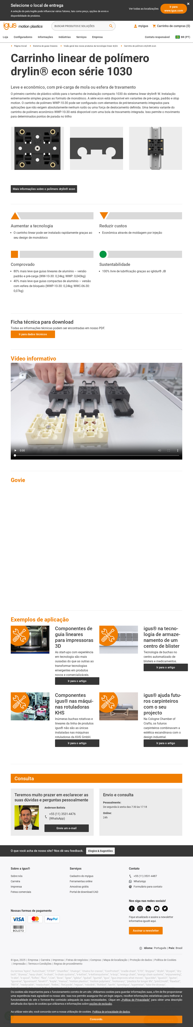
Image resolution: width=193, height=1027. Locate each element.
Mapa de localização (115, 955)
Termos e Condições (39, 959)
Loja (5, 37)
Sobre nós (16, 871)
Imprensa (16, 882)
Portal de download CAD (84, 887)
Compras (95, 955)
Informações (45, 37)
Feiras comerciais (21, 887)
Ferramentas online (81, 876)
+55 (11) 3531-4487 (145, 871)
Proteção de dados (141, 955)
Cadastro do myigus (81, 871)
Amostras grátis (79, 882)
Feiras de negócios (77, 955)
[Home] (23, 26)
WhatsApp (140, 876)
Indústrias (65, 37)
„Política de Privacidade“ (135, 999)
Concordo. (96, 1019)
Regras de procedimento (68, 959)
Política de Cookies (165, 955)
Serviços (81, 37)
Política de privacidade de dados (111, 1011)
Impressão (19, 959)
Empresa (97, 37)
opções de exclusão (100, 1003)
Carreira (15, 876)
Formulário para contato (148, 882)
